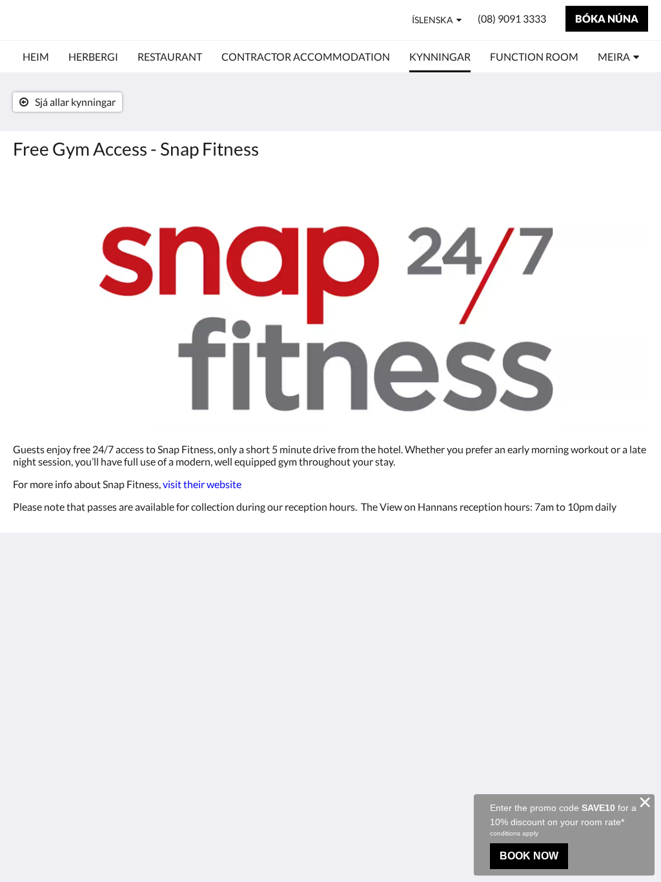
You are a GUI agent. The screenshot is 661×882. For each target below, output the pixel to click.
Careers (353, 633)
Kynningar (252, 654)
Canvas (631, 699)
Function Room (263, 665)
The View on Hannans (102, 19)
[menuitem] (36, 57)
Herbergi (249, 599)
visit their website (202, 484)
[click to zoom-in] (330, 299)
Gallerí (351, 622)
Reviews (354, 611)
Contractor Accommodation (266, 627)
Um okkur (358, 589)
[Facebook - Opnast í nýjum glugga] (635, 597)
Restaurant (254, 610)
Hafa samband (368, 600)
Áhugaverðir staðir (270, 643)
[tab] (277, 573)
